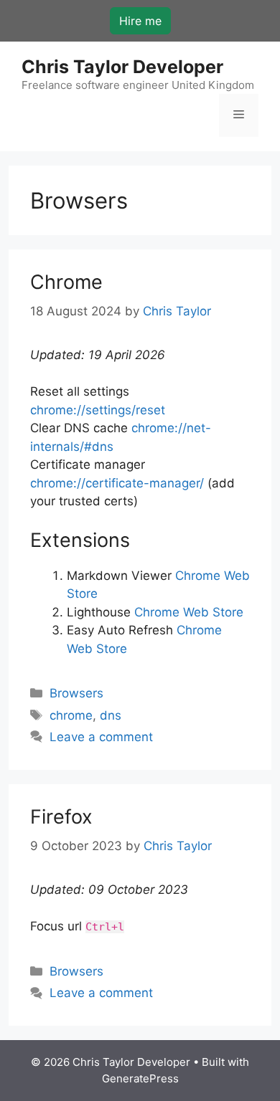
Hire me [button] (140, 21)
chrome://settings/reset (97, 410)
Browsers (76, 693)
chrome (71, 715)
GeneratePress (140, 1078)
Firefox (61, 817)
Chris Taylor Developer (122, 66)
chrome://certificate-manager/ (117, 483)
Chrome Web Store (188, 612)
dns (110, 715)
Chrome (66, 282)
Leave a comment (101, 737)
